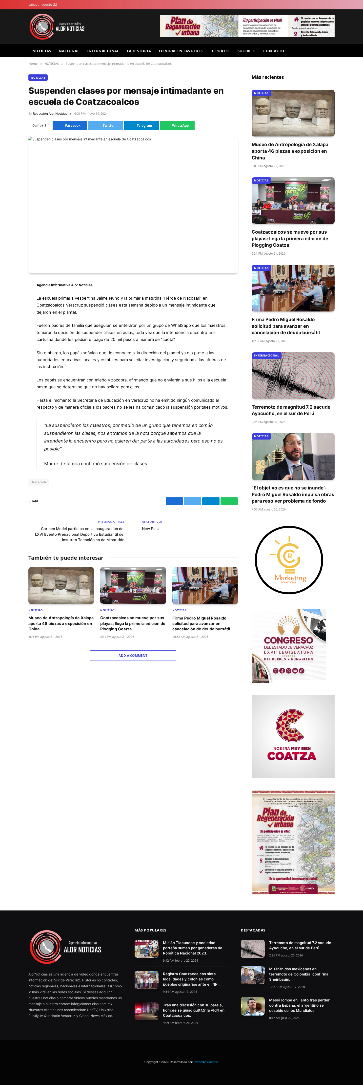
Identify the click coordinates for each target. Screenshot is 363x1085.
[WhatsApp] (11, 336)
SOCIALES (246, 50)
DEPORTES (219, 50)
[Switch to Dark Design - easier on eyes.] (332, 5)
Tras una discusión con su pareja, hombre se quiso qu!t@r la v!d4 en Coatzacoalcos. (193, 1010)
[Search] (333, 50)
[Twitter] (11, 310)
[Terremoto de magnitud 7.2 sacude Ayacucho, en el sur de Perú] (293, 375)
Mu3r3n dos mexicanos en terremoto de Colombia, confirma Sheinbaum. (298, 974)
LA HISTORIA (139, 50)
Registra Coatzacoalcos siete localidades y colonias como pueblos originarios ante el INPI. (191, 979)
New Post (150, 528)
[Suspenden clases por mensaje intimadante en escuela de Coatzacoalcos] (133, 204)
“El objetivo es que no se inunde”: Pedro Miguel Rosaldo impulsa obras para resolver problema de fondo (293, 494)
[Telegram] (11, 323)
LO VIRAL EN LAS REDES (180, 50)
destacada (39, 482)
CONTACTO (273, 50)
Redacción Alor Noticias (50, 113)
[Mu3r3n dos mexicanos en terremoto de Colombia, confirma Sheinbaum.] (253, 975)
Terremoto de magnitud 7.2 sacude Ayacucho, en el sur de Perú (291, 410)
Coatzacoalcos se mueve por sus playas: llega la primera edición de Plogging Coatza (132, 623)
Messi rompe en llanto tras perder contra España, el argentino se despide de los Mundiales (299, 1005)
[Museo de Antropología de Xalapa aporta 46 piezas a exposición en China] (61, 585)
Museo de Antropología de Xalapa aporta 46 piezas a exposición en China (61, 623)
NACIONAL (69, 50)
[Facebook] (11, 298)
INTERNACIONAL (103, 50)
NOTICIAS (41, 50)
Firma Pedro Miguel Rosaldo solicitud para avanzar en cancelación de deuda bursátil (201, 624)
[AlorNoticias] (56, 26)
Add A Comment (133, 655)
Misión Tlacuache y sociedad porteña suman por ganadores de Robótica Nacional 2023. (192, 947)
